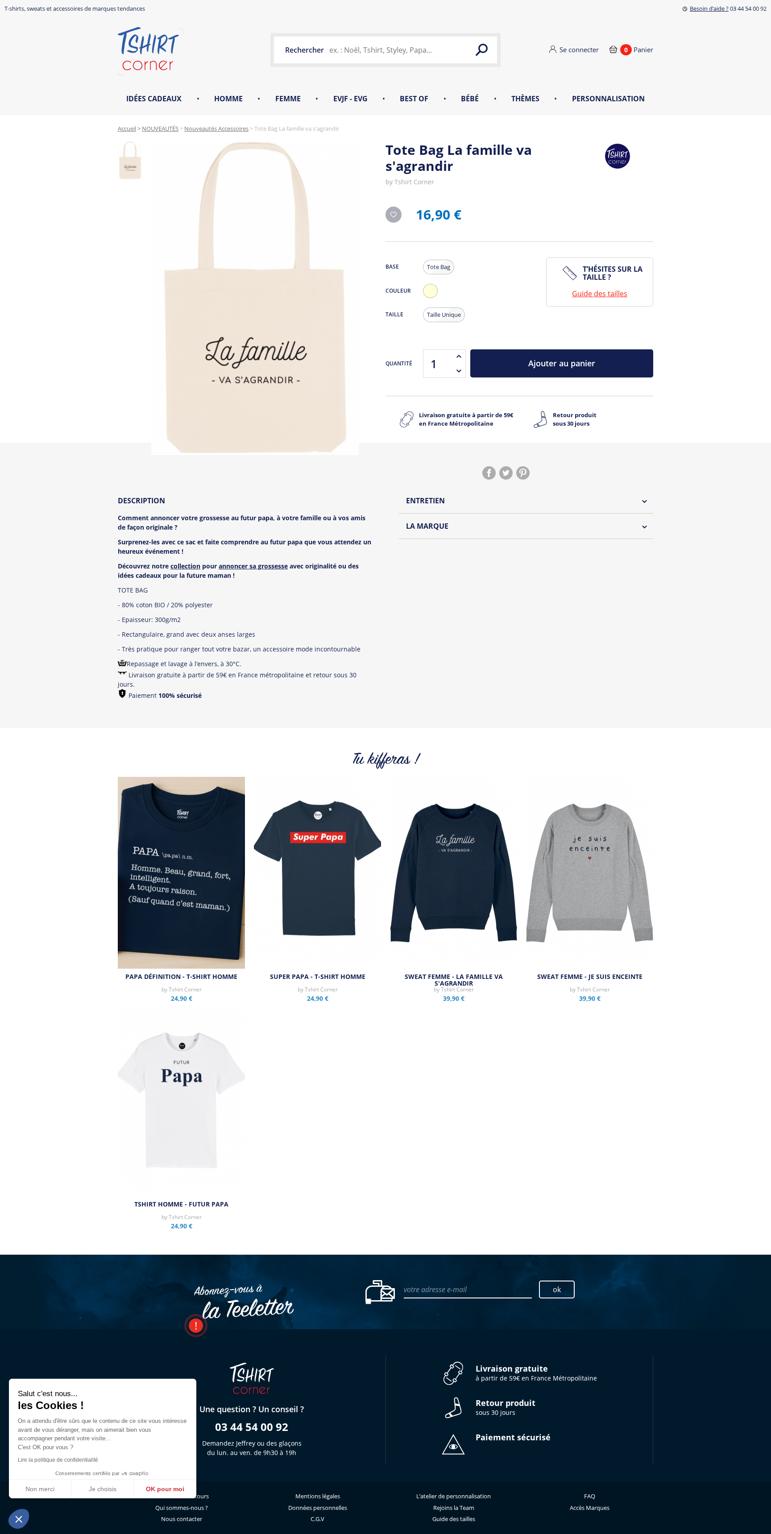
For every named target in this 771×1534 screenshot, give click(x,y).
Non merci (39, 1489)
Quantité (399, 363)
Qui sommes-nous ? (181, 1508)
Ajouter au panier (561, 363)
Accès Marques (589, 1508)
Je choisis (102, 1489)
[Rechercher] (481, 50)
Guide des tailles (599, 294)
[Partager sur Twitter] (506, 473)
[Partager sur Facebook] (489, 473)
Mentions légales (317, 1496)
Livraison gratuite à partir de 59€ (466, 419)
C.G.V (317, 1519)
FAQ (589, 1496)
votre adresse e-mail (435, 1289)
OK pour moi (165, 1489)
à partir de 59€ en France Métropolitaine (536, 1373)
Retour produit (575, 419)
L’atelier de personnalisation (453, 1496)
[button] (18, 1519)
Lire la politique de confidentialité (58, 1460)
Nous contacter (181, 1519)
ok (557, 1289)
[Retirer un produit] (459, 371)
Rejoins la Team (453, 1508)
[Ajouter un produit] (459, 356)
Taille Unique (444, 315)
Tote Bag (438, 267)
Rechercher (304, 50)
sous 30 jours (505, 1407)
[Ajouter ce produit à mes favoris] (394, 215)
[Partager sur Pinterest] (523, 473)
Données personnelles (317, 1508)
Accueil (127, 128)
